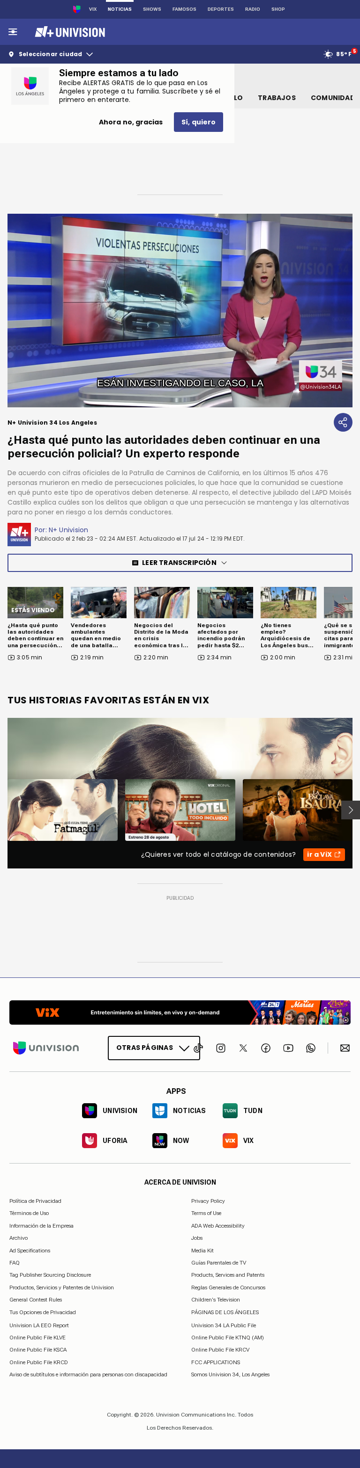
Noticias (120, 9)
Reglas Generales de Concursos (228, 1287)
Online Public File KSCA (38, 1349)
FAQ (14, 1262)
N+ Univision (69, 530)
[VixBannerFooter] (180, 1012)
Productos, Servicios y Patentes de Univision (61, 1287)
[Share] (343, 422)
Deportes (221, 9)
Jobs (196, 1238)
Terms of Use (206, 1213)
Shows (152, 9)
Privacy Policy (208, 1201)
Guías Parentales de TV (218, 1262)
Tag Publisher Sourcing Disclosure (50, 1275)
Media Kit (202, 1250)
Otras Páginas (144, 1047)
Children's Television (215, 1299)
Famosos (184, 9)
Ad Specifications (29, 1250)
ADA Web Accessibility (218, 1225)
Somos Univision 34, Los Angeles (230, 1374)
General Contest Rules (35, 1299)
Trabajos (277, 97)
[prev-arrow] (1, 810)
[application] (180, 310)
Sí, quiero (198, 122)
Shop (278, 9)
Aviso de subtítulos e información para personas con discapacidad (88, 1374)
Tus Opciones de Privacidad (42, 1312)
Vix (93, 9)
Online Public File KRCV (220, 1349)
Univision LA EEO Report (39, 1325)
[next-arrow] (350, 810)
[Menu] (13, 32)
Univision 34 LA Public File (223, 1325)
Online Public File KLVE (37, 1337)
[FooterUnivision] (46, 1048)
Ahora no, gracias (131, 122)
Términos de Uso (29, 1213)
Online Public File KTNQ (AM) (227, 1337)
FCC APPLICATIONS (215, 1362)
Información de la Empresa (41, 1225)
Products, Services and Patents (227, 1275)
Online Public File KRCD (38, 1362)
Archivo (18, 1238)
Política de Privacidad (35, 1201)
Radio (252, 9)
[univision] (68, 32)
